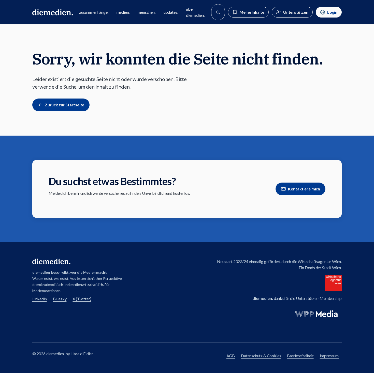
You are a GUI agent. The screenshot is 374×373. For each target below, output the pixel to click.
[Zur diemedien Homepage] (52, 12)
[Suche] (218, 12)
